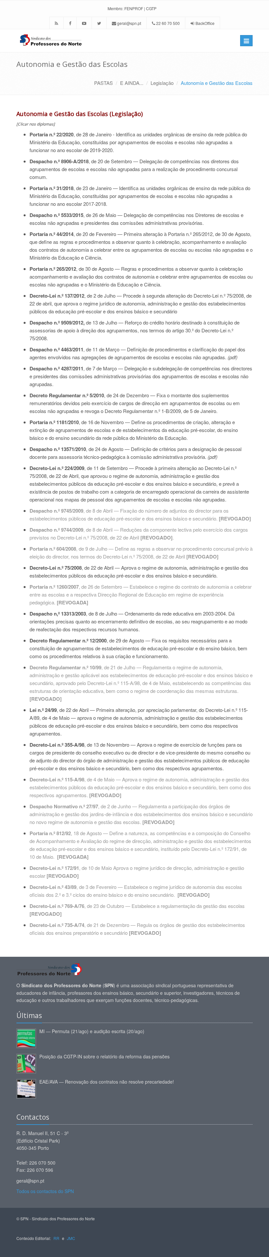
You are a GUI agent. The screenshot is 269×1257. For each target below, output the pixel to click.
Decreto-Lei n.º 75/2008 (219, 295)
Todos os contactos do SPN (45, 1191)
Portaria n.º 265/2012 (190, 233)
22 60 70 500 (167, 23)
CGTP (151, 8)
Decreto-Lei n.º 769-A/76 (57, 906)
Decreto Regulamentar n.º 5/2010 (67, 395)
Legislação (162, 82)
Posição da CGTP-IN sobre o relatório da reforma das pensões (104, 1056)
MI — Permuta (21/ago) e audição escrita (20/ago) (91, 1031)
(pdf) (233, 357)
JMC (71, 1238)
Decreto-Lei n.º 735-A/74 (57, 925)
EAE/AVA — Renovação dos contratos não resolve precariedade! (106, 1081)
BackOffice (205, 23)
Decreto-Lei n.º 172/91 (54, 868)
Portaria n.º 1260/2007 (54, 586)
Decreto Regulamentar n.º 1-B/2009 (143, 410)
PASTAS (103, 82)
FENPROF (133, 8)
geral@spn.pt (128, 23)
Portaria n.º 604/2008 (53, 548)
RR (56, 1238)
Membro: (115, 8)
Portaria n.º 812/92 (50, 833)
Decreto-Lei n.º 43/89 (53, 887)
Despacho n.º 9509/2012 (56, 322)
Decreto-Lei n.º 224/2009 (57, 468)
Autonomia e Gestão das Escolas (217, 82)
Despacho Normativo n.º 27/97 (64, 806)
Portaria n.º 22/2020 (51, 134)
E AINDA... (131, 82)
